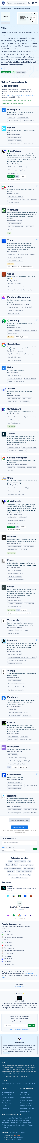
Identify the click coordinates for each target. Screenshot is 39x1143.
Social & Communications (24, 871)
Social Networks (13, 875)
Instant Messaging (29, 868)
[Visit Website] (36, 127)
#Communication (7, 100)
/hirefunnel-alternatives (9, 744)
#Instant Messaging (17, 103)
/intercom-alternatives (8, 638)
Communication (11, 865)
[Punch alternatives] (4, 561)
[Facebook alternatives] (4, 698)
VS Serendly (8, 942)
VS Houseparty (9, 948)
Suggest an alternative (19, 827)
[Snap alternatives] (4, 478)
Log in (4, 847)
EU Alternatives (28, 973)
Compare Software (8, 1095)
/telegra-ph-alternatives (9, 618)
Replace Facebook (25, 1095)
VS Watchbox (8, 953)
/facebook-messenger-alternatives (12, 295)
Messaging (10, 871)
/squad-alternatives (8, 272)
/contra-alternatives (8, 720)
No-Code (8, 1118)
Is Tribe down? (19, 986)
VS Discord (7, 931)
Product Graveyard (26, 1103)
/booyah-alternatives (8, 125)
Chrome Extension (8, 1097)
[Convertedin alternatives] (4, 775)
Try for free (11, 176)
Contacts (18, 1084)
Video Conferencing (25, 875)
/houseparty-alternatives (9, 107)
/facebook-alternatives (8, 695)
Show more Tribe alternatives (19, 820)
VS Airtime (7, 940)
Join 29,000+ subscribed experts (19, 1029)
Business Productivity (20, 861)
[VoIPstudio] (4, 152)
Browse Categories (8, 1092)
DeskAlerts (27, 62)
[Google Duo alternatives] (4, 345)
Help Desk (10, 1120)
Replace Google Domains (28, 1108)
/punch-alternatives (8, 558)
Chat (29, 861)
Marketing (26, 1120)
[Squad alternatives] (4, 274)
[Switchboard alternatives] (4, 409)
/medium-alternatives (8, 535)
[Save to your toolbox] (5, 23)
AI (2, 1118)
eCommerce (14, 1122)
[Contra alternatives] (4, 723)
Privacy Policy (14, 1132)
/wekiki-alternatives (7, 669)
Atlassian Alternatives (26, 1100)
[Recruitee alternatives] (4, 796)
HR (20, 1122)
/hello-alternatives (7, 365)
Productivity (18, 1120)
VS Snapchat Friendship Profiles (14, 950)
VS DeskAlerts (8, 934)
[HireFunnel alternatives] (4, 747)
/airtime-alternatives (8, 387)
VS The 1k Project (9, 959)
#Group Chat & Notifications (22, 100)
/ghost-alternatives (7, 585)
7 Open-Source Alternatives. (15, 95)
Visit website (6, 72)
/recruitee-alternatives (8, 794)
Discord (19, 62)
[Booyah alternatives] (4, 128)
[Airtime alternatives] (4, 389)
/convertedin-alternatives (9, 772)
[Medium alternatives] (4, 537)
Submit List (5, 1105)
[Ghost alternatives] (4, 587)
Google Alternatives (26, 1097)
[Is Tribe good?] (14, 72)
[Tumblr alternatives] (4, 434)
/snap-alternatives (7, 476)
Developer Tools (17, 1118)
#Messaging (5, 103)
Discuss (25, 1084)
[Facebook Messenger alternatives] (4, 298)
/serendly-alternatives (8, 318)
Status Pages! (6, 1100)
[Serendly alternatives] (4, 321)
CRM (3, 1120)
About (31, 1084)
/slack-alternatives (7, 184)
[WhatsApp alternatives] (4, 210)
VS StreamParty (9, 964)
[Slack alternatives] (4, 187)
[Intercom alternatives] (4, 641)
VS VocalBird (8, 956)
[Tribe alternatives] (5, 16)
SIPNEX (18, 1001)
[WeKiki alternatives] (4, 671)
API (35, 1084)
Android (10, 861)
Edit (4, 68)
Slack (3, 59)
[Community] (32, 3)
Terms (23, 1132)
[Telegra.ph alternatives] (4, 621)
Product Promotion (8, 1084)
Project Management (8, 1125)
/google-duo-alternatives (9, 342)
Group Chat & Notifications (12, 868)
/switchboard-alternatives (9, 407)
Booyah (27, 57)
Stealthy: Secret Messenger (12, 65)
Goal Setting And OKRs (26, 865)
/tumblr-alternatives (8, 431)
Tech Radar (23, 1092)
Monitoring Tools (21, 1125)
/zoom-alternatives (7, 238)
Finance (30, 1125)
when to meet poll (16, 1139)
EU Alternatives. (30, 95)
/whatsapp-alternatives (9, 208)
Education (5, 1127)
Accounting (5, 1122)
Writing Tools (27, 1122)
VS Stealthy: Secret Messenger (13, 937)
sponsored (6, 1053)
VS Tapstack (8, 945)
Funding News (6, 1103)
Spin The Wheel (18, 1137)
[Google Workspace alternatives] (4, 458)
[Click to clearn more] (19, 1045)
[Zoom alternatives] (4, 241)
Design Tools (27, 1118)
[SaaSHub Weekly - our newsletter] (29, 3)
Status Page (21, 72)
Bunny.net (17, 1135)
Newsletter (5, 1108)
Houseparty (18, 57)
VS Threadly (8, 961)
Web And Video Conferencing (19, 877)
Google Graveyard (25, 1105)
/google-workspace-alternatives (11, 456)
